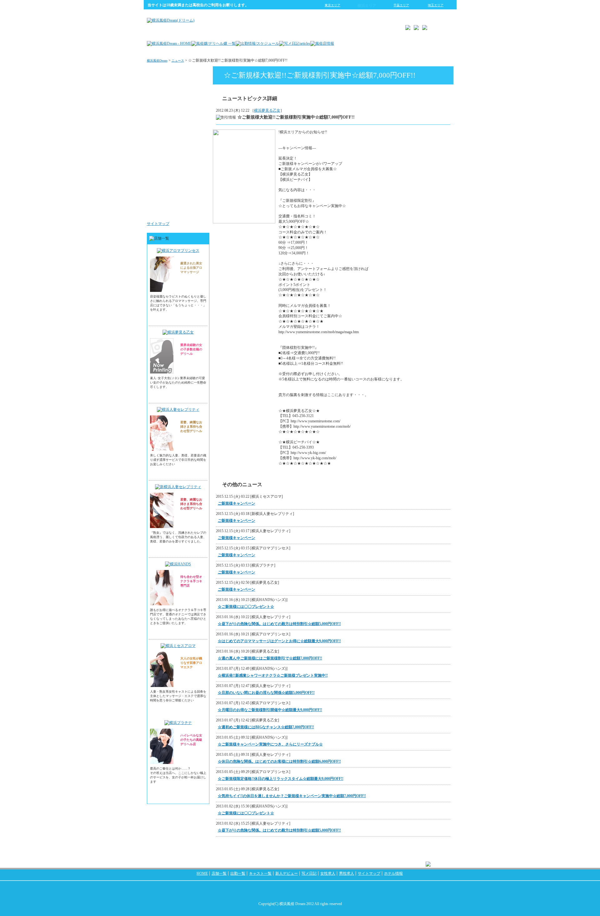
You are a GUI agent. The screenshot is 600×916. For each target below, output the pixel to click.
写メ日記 (309, 873)
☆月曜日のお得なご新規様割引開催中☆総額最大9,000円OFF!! (270, 710)
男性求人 (196, 211)
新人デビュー (286, 873)
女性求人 (196, 173)
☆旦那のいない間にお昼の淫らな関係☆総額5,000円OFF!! (266, 692)
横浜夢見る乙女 (267, 110)
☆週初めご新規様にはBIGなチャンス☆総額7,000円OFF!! (266, 727)
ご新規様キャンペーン (236, 503)
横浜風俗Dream (157, 60)
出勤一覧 (237, 873)
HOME (202, 873)
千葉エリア (401, 5)
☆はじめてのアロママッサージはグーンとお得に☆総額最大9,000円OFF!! (279, 641)
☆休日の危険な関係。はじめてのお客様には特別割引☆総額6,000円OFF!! (279, 761)
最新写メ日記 (192, 98)
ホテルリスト (192, 136)
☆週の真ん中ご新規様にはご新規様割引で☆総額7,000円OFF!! (270, 658)
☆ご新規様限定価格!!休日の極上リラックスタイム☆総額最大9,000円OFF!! (280, 778)
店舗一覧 (219, 873)
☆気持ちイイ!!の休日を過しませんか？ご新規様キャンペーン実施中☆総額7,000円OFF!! (292, 796)
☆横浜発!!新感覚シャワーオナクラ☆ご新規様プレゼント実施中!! (273, 675)
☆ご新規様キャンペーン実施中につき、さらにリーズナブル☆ (270, 744)
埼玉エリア (435, 5)
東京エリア (332, 5)
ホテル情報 (393, 873)
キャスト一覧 (260, 873)
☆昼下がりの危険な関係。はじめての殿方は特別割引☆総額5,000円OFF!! (279, 624)
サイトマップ (158, 223)
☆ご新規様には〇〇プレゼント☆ (246, 606)
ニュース (178, 60)
